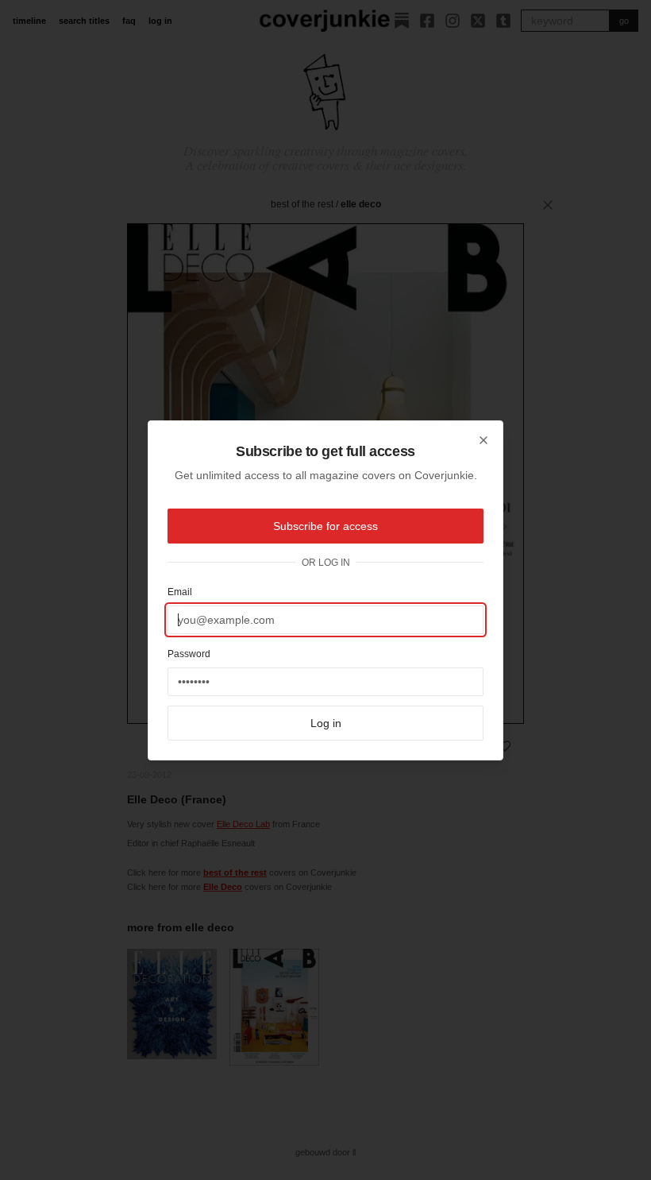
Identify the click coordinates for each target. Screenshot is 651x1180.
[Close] (483, 440)
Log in (325, 723)
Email (180, 592)
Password (189, 654)
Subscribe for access (325, 526)
